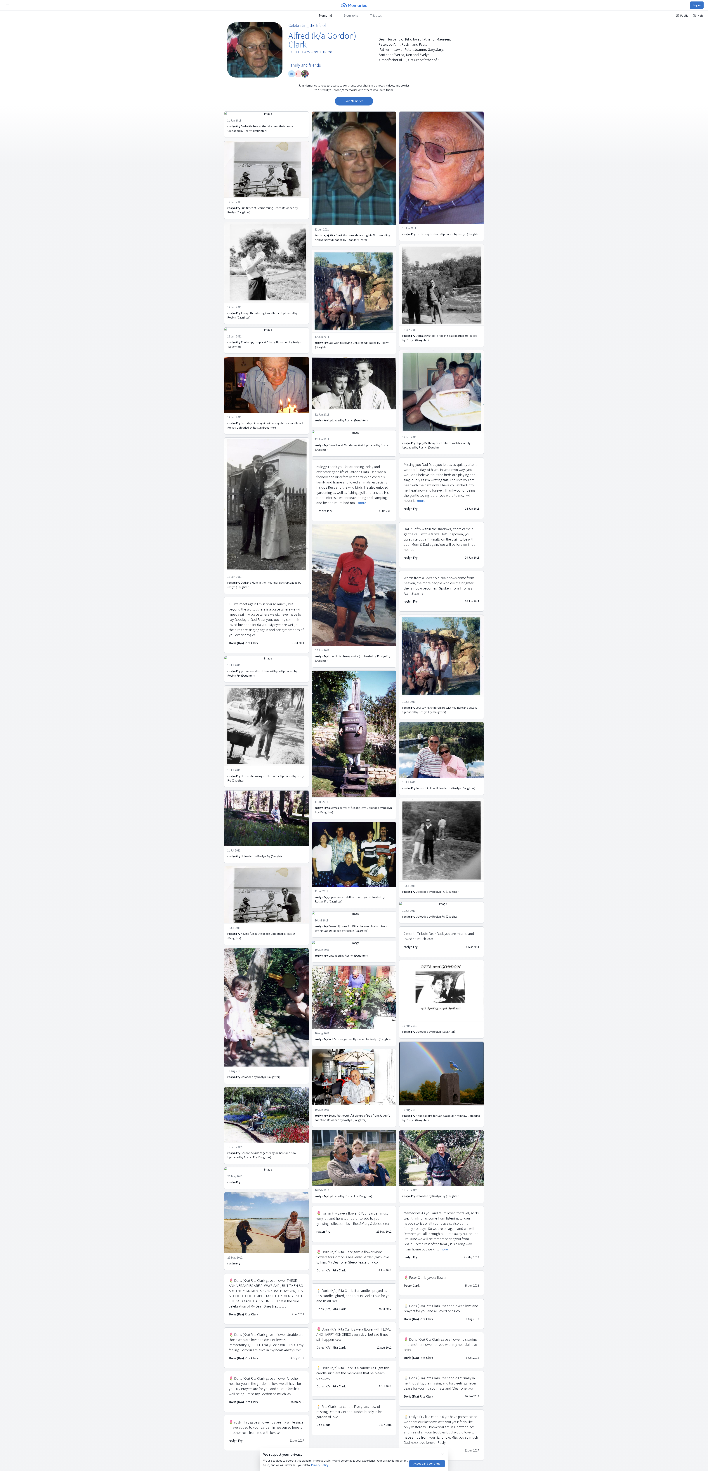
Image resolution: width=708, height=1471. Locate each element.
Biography (351, 15)
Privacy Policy (319, 1465)
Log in (697, 5)
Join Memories (354, 101)
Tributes (376, 15)
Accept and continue (427, 1463)
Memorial (325, 15)
